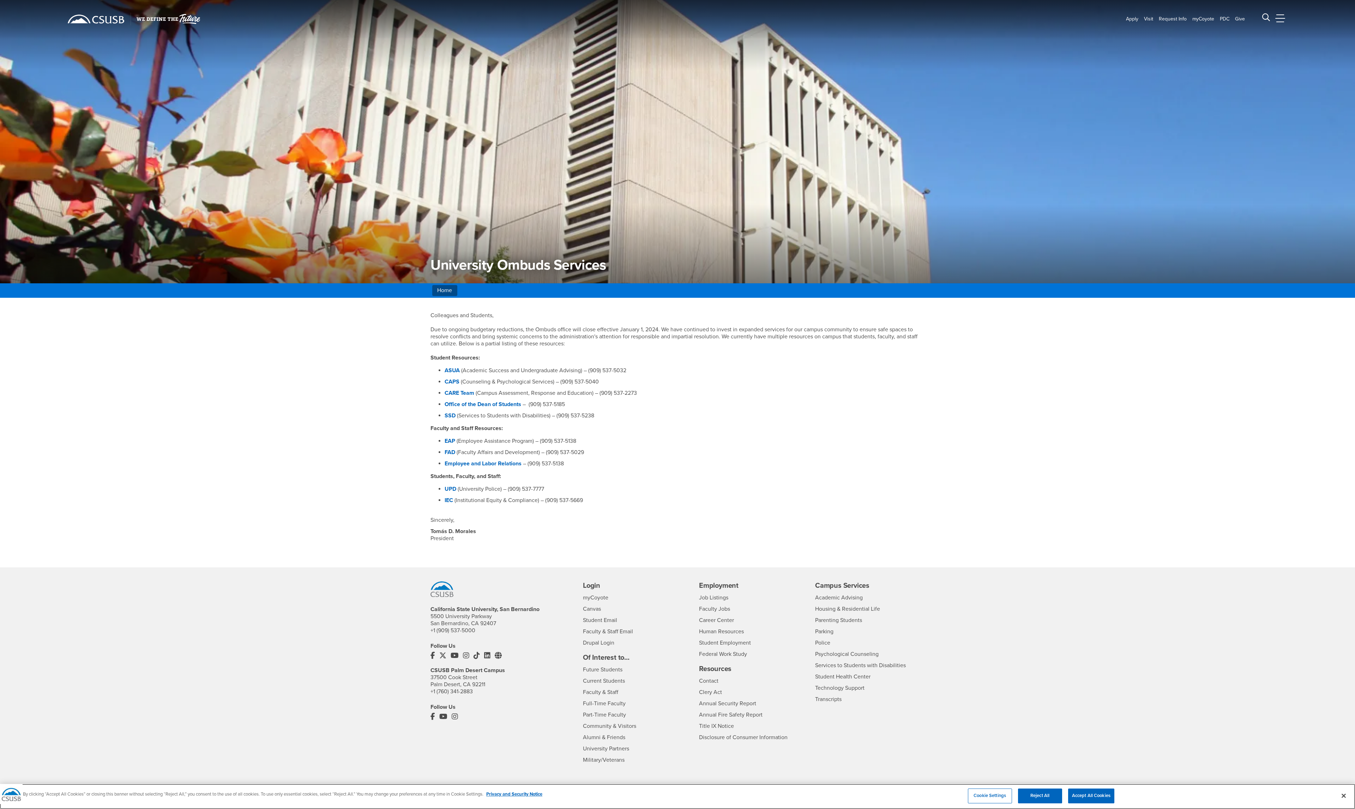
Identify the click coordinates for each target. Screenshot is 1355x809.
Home (444, 290)
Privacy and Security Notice (514, 794)
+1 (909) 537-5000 (452, 630)
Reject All (1039, 795)
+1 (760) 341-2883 (451, 691)
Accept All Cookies (1091, 795)
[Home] (96, 19)
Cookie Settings (990, 795)
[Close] (1343, 795)
